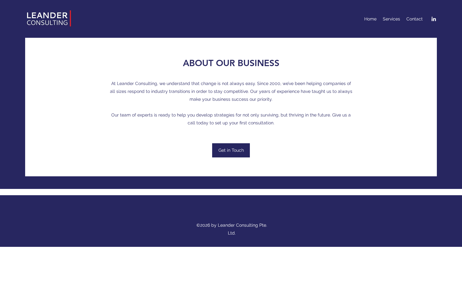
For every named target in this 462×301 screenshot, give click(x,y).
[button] (231, 150)
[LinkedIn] (434, 19)
